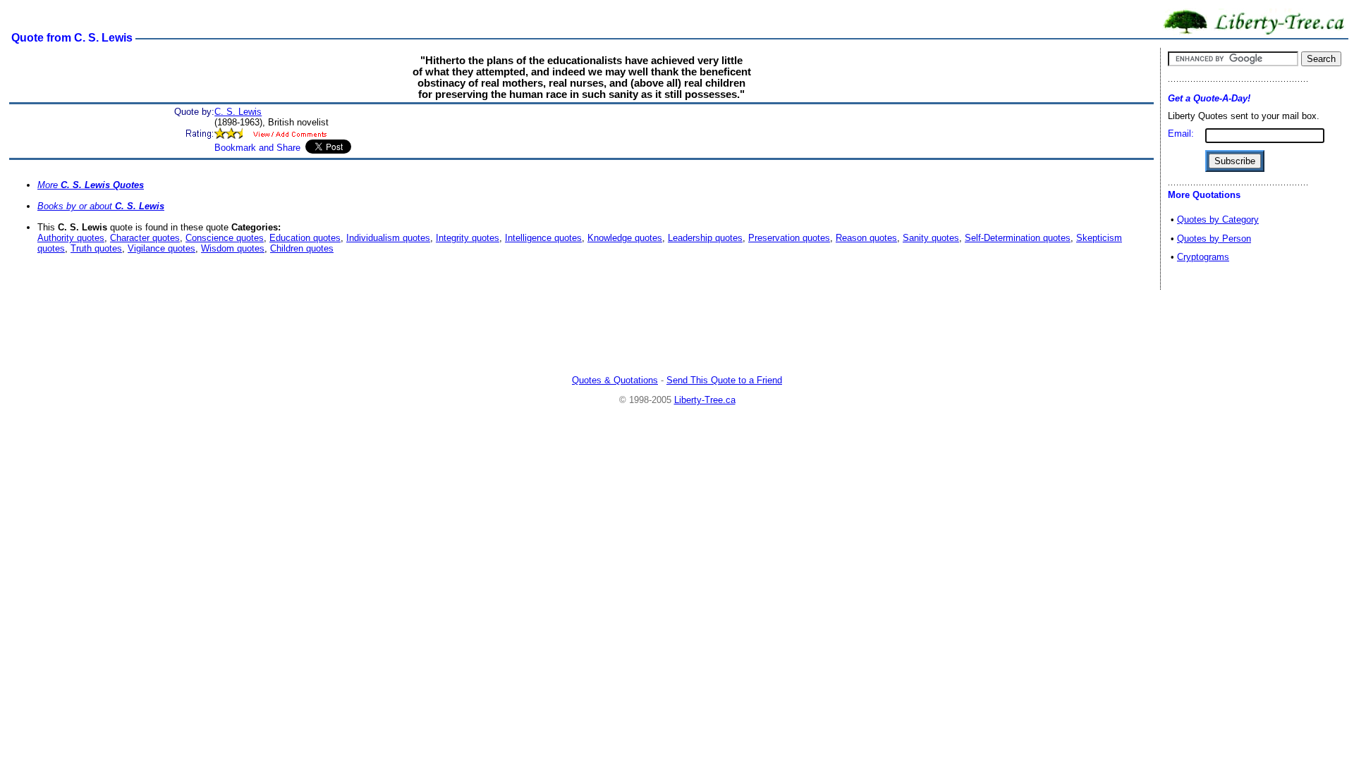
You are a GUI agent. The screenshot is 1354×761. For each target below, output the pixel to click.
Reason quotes (866, 238)
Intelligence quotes (543, 238)
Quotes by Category (1218, 219)
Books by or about (100, 206)
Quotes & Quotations (615, 380)
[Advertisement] (677, 334)
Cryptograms (1203, 257)
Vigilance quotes (161, 248)
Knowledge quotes (624, 238)
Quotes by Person (1214, 238)
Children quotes (302, 248)
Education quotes (305, 238)
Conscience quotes (224, 238)
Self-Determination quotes (1018, 238)
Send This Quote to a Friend (724, 380)
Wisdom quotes (232, 248)
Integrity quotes (467, 238)
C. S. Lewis (238, 111)
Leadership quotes (705, 238)
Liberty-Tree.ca (705, 400)
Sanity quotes (931, 238)
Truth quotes (96, 248)
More (90, 185)
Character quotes (145, 238)
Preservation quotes (789, 238)
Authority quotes (70, 238)
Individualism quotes (388, 238)
